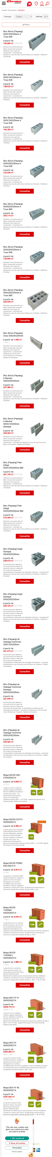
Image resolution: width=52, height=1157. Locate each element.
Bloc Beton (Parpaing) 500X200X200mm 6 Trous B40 (13, 163)
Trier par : (7, 17)
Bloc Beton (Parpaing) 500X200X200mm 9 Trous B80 (13, 207)
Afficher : (37, 17)
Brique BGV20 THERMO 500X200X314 (9, 910)
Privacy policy (17, 1152)
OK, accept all (18, 1138)
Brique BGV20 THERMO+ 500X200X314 (9, 955)
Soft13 (37, 1144)
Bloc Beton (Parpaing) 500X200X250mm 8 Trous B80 (13, 293)
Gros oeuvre (12, 10)
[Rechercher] (47, 4)
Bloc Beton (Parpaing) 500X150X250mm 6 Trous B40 (13, 120)
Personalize (17, 1148)
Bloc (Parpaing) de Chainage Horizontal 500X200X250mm (12, 733)
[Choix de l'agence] (36, 4)
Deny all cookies (17, 1143)
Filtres (27, 25)
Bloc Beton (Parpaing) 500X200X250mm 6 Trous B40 (13, 249)
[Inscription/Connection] (41, 4)
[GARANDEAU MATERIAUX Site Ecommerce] (14, 4)
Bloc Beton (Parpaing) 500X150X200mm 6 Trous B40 (13, 77)
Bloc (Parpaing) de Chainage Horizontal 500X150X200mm (12, 642)
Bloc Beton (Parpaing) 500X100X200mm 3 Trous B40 (13, 34)
